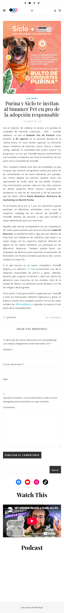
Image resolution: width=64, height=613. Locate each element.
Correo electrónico (13, 364)
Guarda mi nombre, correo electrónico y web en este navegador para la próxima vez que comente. (30, 399)
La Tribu (31, 268)
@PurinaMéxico (23, 304)
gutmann (11, 317)
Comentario (9, 407)
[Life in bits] (13, 10)
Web (5, 379)
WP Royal (38, 607)
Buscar (55, 469)
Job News (32, 98)
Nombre (8, 349)
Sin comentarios (53, 317)
